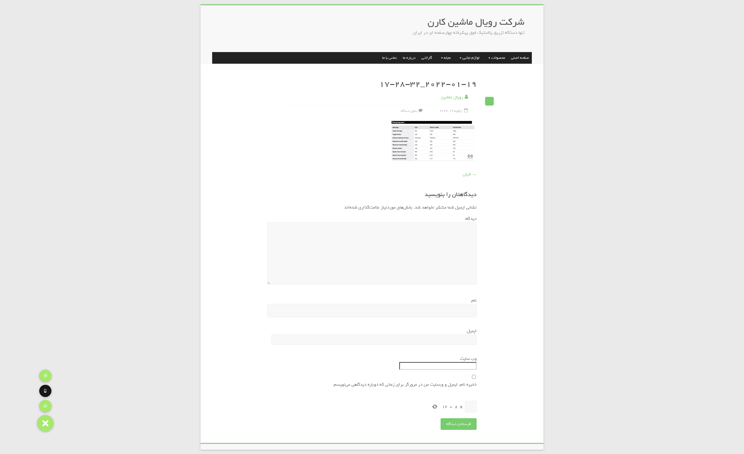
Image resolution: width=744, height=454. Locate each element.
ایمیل (470, 330)
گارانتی (426, 58)
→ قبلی (470, 174)
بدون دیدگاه (409, 110)
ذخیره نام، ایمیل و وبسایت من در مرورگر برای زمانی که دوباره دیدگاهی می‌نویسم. (405, 384)
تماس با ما (389, 58)
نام (473, 300)
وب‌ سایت (468, 358)
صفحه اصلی (520, 58)
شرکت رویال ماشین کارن (476, 22)
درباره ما (409, 58)
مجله (447, 58)
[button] (45, 423)
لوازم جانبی (471, 58)
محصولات (498, 58)
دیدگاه (470, 218)
